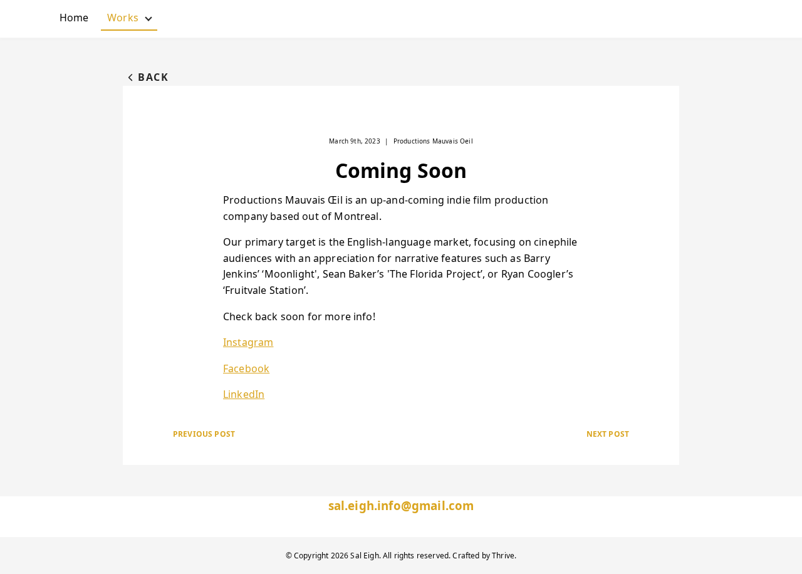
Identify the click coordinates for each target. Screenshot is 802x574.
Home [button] (74, 17)
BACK (153, 77)
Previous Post (204, 434)
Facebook (246, 368)
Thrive (503, 555)
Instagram (248, 342)
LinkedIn (243, 394)
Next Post (607, 434)
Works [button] (132, 21)
